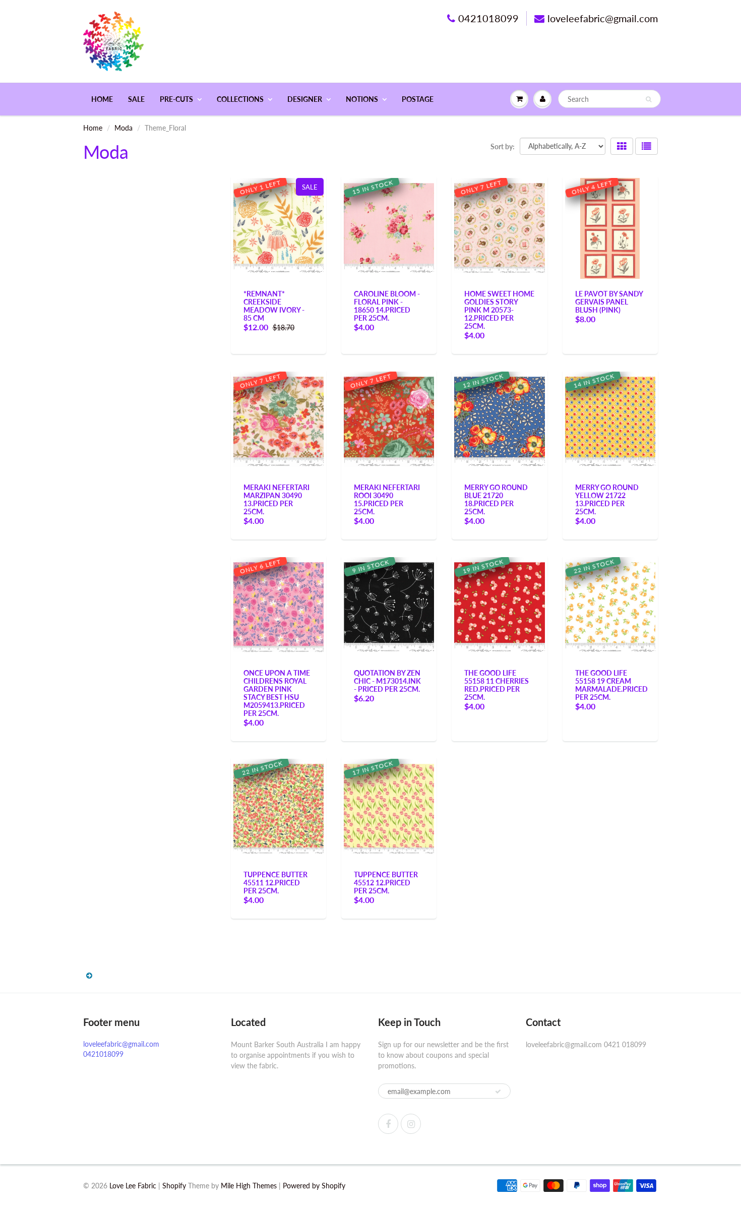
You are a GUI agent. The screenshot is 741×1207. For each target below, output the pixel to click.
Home (102, 99)
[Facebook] (388, 1124)
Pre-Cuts (176, 99)
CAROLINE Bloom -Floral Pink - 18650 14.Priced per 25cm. (387, 305)
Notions (362, 99)
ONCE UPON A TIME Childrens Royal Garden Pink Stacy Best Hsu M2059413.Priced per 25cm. (276, 693)
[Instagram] (411, 1124)
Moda (123, 128)
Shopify (174, 1185)
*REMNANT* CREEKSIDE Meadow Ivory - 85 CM (273, 305)
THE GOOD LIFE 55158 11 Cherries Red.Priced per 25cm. (496, 685)
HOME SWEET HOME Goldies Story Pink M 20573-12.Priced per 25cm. (499, 309)
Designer (304, 99)
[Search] (648, 99)
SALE (136, 99)
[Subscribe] (498, 1091)
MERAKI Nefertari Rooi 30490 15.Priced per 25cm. (387, 499)
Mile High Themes (249, 1185)
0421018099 (488, 18)
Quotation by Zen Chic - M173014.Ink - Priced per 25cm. (387, 681)
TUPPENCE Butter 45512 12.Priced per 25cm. (386, 882)
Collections (240, 99)
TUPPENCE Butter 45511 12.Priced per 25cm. (275, 882)
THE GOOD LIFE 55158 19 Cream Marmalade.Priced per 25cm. (611, 685)
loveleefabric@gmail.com (602, 18)
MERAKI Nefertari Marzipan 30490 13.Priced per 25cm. (276, 499)
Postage (418, 99)
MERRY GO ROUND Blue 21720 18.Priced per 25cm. (496, 499)
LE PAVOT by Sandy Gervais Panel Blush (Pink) (609, 301)
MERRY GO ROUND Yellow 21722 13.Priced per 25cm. (607, 499)
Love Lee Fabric (132, 1185)
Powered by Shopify (314, 1185)
